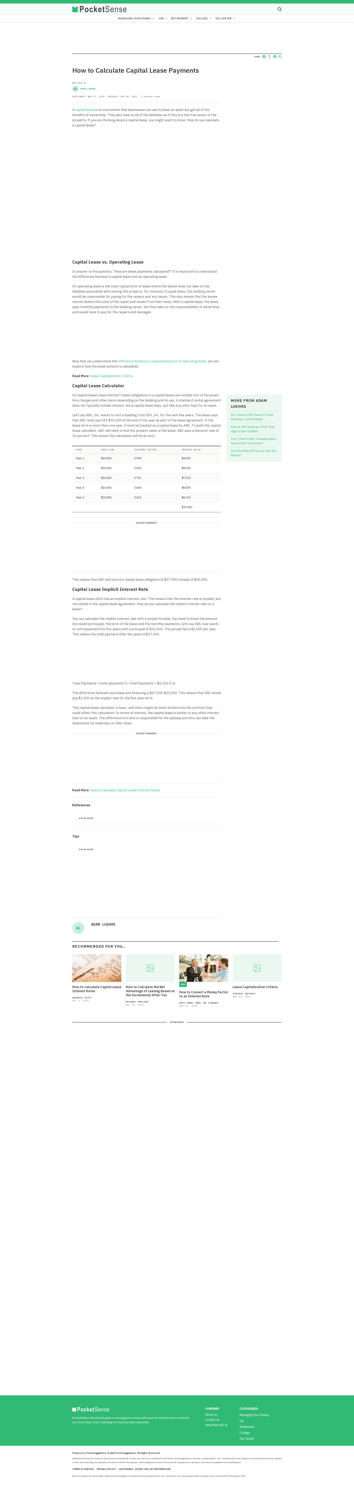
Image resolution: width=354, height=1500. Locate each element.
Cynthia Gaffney (244, 993)
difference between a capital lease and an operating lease (162, 361)
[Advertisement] (146, 229)
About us (211, 1414)
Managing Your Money (134, 18)
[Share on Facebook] (264, 56)
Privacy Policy (106, 1469)
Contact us (212, 1419)
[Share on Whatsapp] (280, 56)
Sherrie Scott (82, 997)
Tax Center (223, 18)
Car (161, 18)
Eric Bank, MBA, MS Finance (198, 1002)
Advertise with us (216, 1424)
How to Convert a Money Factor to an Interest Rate (203, 994)
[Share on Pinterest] (274, 56)
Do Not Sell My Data (256, 1476)
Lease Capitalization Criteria (111, 376)
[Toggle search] (279, 9)
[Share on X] (269, 56)
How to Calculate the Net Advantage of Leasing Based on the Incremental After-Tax (150, 991)
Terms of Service (83, 1469)
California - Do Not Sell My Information (144, 1469)
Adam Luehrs (84, 89)
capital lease (84, 110)
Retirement (180, 18)
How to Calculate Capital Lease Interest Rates (125, 790)
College (202, 18)
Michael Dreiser (137, 1001)
